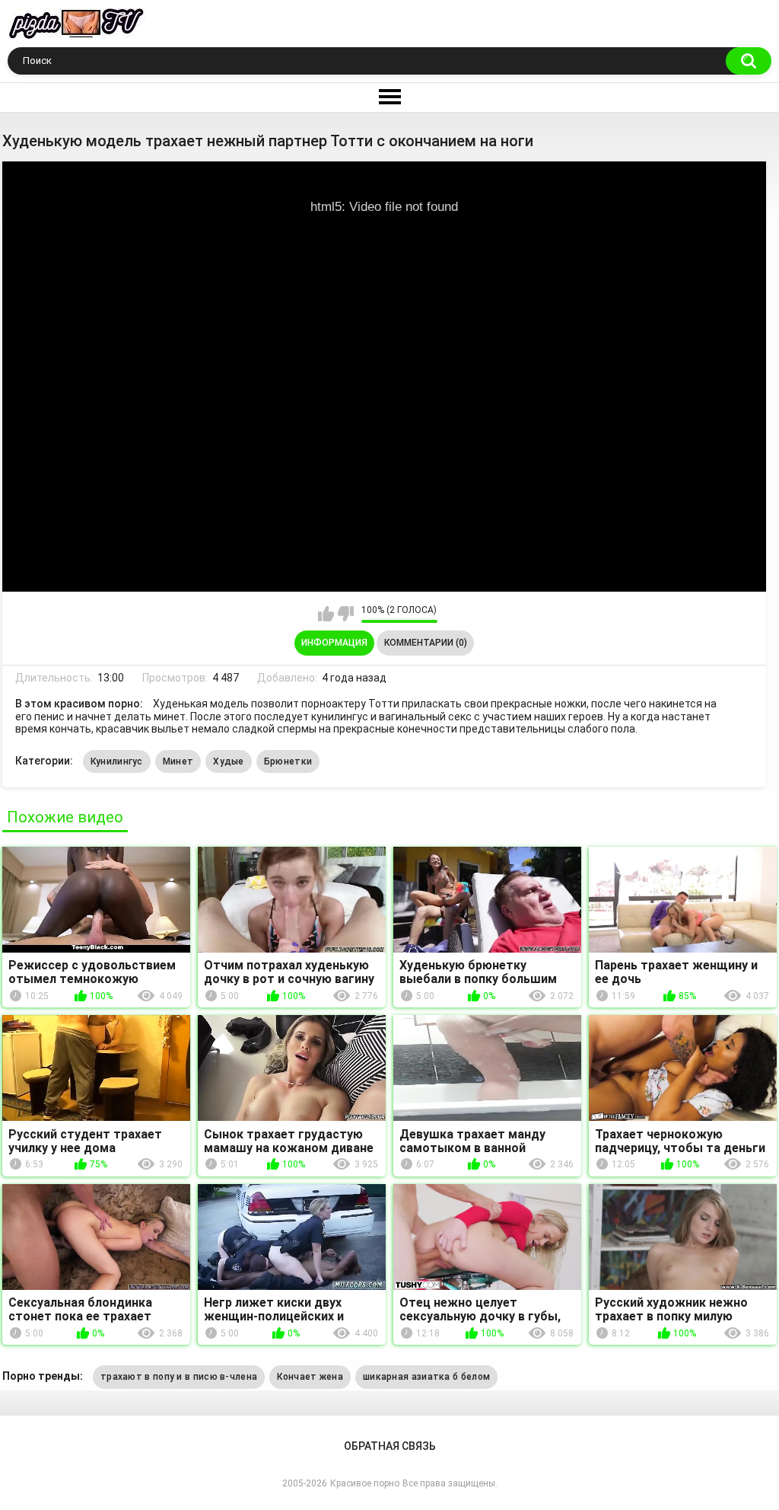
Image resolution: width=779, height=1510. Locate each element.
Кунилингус (117, 761)
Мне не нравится (346, 613)
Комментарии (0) (425, 642)
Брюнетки (288, 761)
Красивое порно (364, 1483)
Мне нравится (326, 613)
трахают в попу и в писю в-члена (178, 1376)
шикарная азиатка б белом (426, 1376)
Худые (228, 761)
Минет (178, 761)
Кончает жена (310, 1376)
